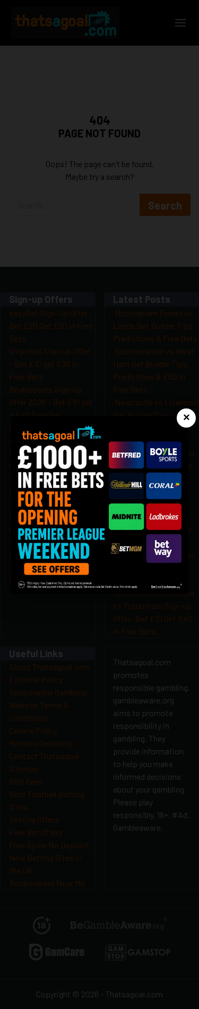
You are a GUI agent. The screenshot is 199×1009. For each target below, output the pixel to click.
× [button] (186, 417)
